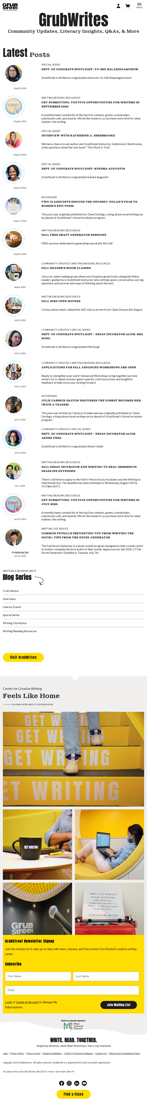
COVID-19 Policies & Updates (78, 1053)
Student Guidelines (52, 1053)
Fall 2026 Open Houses (60, 301)
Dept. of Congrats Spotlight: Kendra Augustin (83, 168)
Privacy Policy (17, 1053)
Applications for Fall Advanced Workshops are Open (88, 367)
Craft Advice (11, 590)
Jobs (5, 1053)
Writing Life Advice (54, 528)
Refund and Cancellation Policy (124, 1053)
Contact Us (100, 1053)
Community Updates (55, 263)
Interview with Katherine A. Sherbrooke (78, 135)
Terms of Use (33, 1053)
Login (8, 1002)
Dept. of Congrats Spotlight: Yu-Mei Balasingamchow (89, 69)
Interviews (49, 197)
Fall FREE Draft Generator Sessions (73, 234)
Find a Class (74, 1094)
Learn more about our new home (34, 704)
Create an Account (27, 1002)
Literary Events (12, 607)
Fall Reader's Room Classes (66, 268)
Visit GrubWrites (23, 657)
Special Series (50, 64)
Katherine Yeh (22, 552)
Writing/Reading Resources (60, 97)
